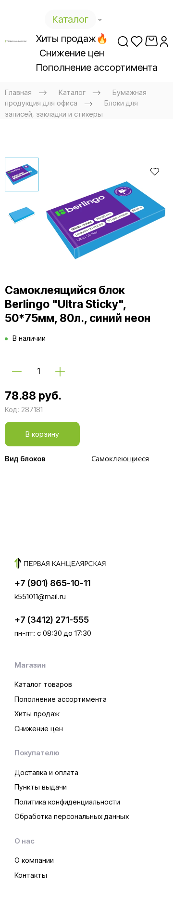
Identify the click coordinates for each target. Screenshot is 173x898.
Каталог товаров (43, 684)
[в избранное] (154, 171)
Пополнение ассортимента (60, 699)
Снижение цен (38, 728)
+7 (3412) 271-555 (51, 620)
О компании (34, 860)
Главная (18, 92)
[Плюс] (60, 371)
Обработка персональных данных (71, 816)
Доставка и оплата (46, 772)
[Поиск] (123, 41)
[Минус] (17, 371)
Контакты (30, 875)
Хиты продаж (37, 713)
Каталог (72, 92)
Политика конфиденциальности (67, 801)
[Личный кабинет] (164, 41)
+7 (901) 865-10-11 (52, 583)
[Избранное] (137, 41)
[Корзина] (151, 41)
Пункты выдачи (40, 786)
